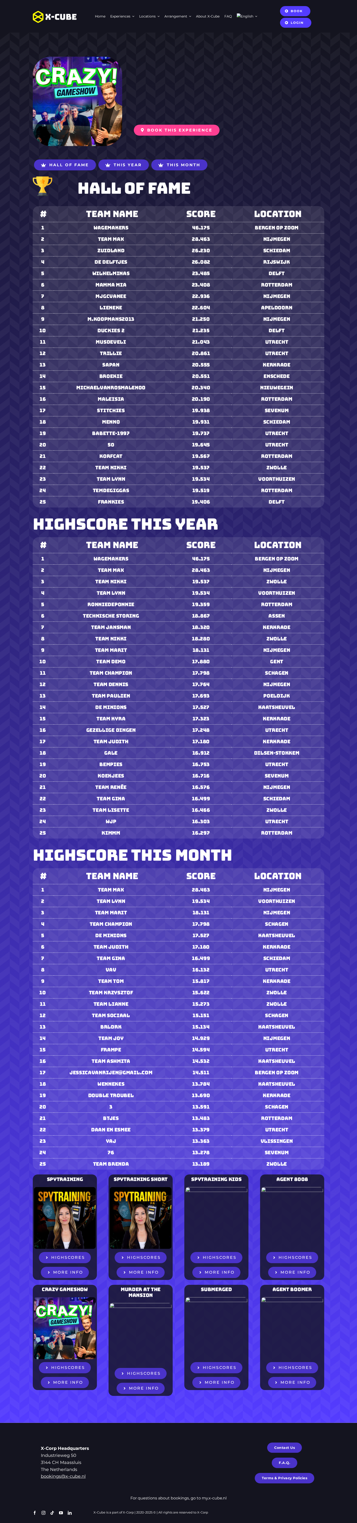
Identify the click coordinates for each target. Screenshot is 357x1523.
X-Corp (128, 1512)
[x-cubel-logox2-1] (54, 12)
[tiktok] (52, 1513)
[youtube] (61, 1513)
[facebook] (35, 1513)
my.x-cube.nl (214, 1498)
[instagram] (43, 1513)
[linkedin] (70, 1513)
